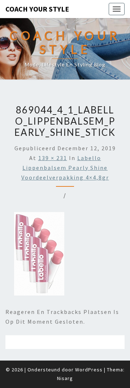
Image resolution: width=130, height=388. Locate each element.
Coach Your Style (37, 8)
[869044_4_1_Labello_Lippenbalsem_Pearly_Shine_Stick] (39, 255)
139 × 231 (52, 157)
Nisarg (65, 378)
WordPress (89, 369)
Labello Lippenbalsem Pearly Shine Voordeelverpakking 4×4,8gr (65, 167)
